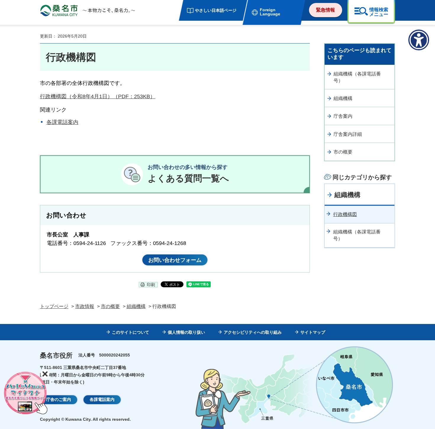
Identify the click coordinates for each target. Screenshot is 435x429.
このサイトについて (130, 332)
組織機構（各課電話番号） (357, 77)
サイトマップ (312, 332)
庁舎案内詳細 (348, 134)
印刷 (151, 284)
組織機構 (343, 98)
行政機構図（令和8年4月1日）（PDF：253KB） (97, 96)
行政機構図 (345, 214)
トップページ (54, 306)
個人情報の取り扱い (186, 332)
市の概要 (343, 151)
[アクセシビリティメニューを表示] (418, 40)
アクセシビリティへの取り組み (253, 332)
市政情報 (84, 306)
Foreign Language (270, 11)
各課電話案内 (62, 122)
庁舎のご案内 (58, 399)
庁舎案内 (343, 116)
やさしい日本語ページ (215, 10)
